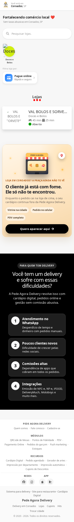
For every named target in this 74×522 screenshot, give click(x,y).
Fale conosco (37, 428)
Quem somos (21, 428)
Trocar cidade (37, 511)
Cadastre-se (53, 428)
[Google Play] (50, 482)
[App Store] (42, 482)
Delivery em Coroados (24, 506)
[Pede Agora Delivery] (5, 5)
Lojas (41, 506)
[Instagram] (31, 482)
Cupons (51, 506)
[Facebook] (23, 482)
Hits (59, 506)
